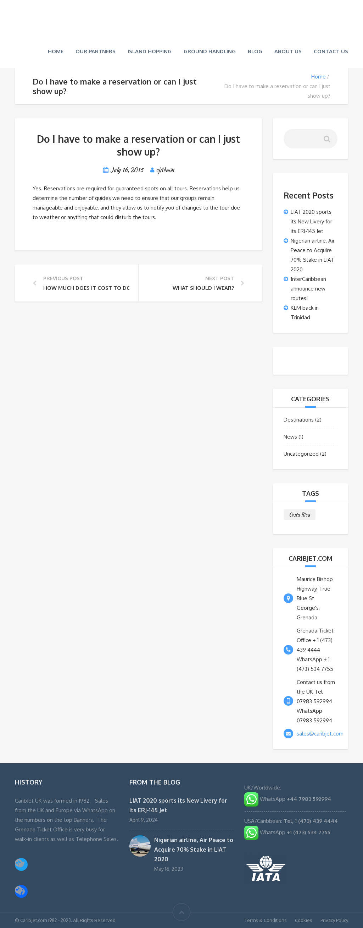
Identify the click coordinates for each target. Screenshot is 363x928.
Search (327, 139)
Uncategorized (301, 453)
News (290, 436)
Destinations (299, 419)
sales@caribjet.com (320, 732)
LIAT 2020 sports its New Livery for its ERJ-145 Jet (311, 220)
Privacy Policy (334, 919)
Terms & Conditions (266, 919)
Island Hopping (150, 50)
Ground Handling (210, 50)
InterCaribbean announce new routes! (308, 287)
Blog (255, 50)
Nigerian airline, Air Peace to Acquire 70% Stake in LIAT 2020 (193, 849)
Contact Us (331, 50)
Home (55, 50)
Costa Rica (299, 513)
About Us (288, 50)
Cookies (303, 919)
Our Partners (96, 50)
